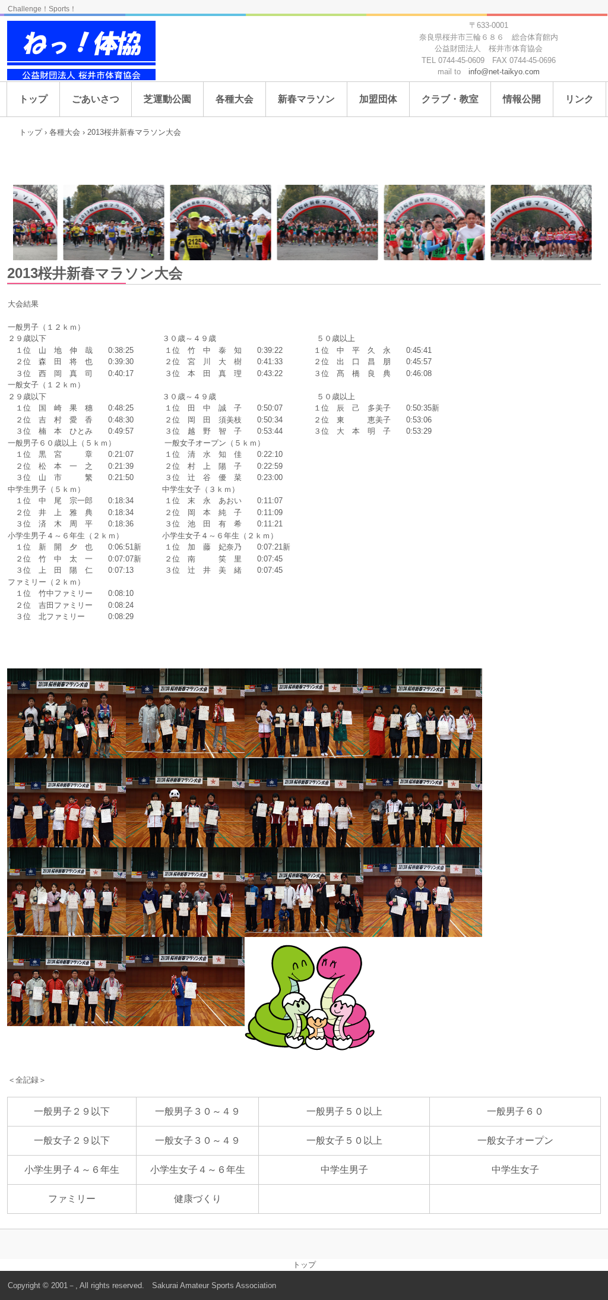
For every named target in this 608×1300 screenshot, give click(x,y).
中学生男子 (344, 1170)
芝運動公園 (167, 99)
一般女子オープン (515, 1140)
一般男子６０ (515, 1111)
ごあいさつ (95, 99)
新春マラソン (306, 99)
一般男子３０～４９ (197, 1111)
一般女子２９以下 (72, 1140)
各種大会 (235, 99)
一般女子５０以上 (344, 1140)
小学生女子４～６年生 (197, 1170)
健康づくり (197, 1199)
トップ (33, 99)
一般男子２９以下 (72, 1111)
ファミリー (72, 1199)
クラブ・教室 (450, 99)
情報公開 (522, 99)
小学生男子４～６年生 (71, 1170)
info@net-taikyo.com (504, 71)
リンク (579, 99)
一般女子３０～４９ (197, 1140)
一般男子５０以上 (344, 1111)
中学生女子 (515, 1170)
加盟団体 (378, 99)
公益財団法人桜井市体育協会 (83, 52)
